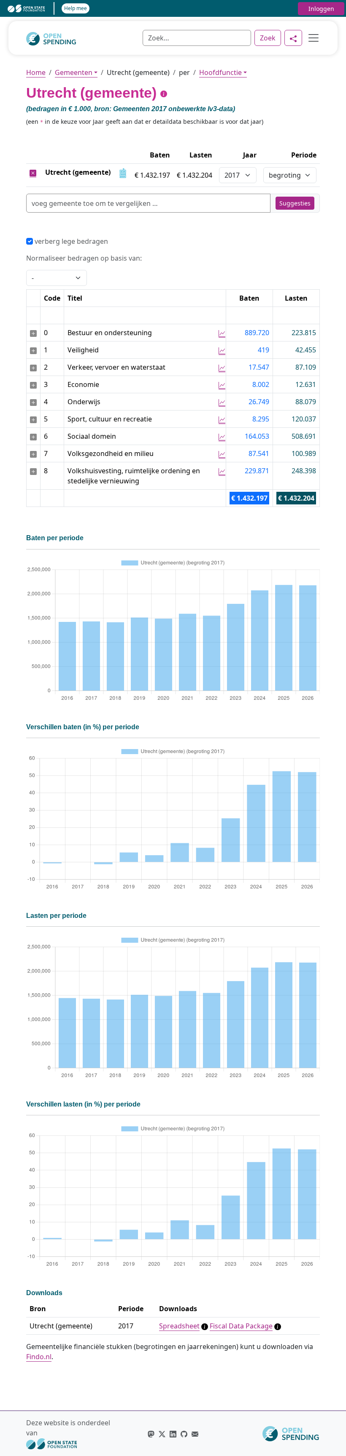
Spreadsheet (179, 1326)
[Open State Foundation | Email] (194, 1433)
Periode (303, 155)
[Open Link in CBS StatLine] (123, 172)
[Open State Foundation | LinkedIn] (173, 1433)
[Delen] (293, 38)
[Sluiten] (33, 172)
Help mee (75, 8)
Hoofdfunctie (220, 72)
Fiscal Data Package (241, 1326)
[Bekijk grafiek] (222, 333)
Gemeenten (73, 72)
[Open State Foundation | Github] (183, 1433)
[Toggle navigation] (311, 38)
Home (36, 72)
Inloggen (321, 9)
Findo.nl (38, 1356)
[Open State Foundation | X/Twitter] (162, 1433)
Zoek (268, 38)
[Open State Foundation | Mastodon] (151, 1433)
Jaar (250, 155)
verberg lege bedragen (70, 241)
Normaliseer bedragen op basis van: (84, 258)
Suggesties (295, 203)
